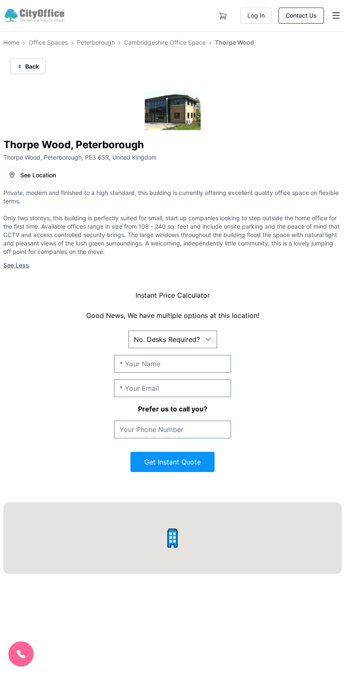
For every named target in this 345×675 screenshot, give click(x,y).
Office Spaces (48, 42)
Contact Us (301, 15)
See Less (16, 265)
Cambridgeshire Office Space (165, 42)
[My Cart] (223, 14)
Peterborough (96, 42)
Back (32, 66)
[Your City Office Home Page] (33, 15)
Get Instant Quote (172, 462)
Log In (256, 15)
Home (11, 42)
